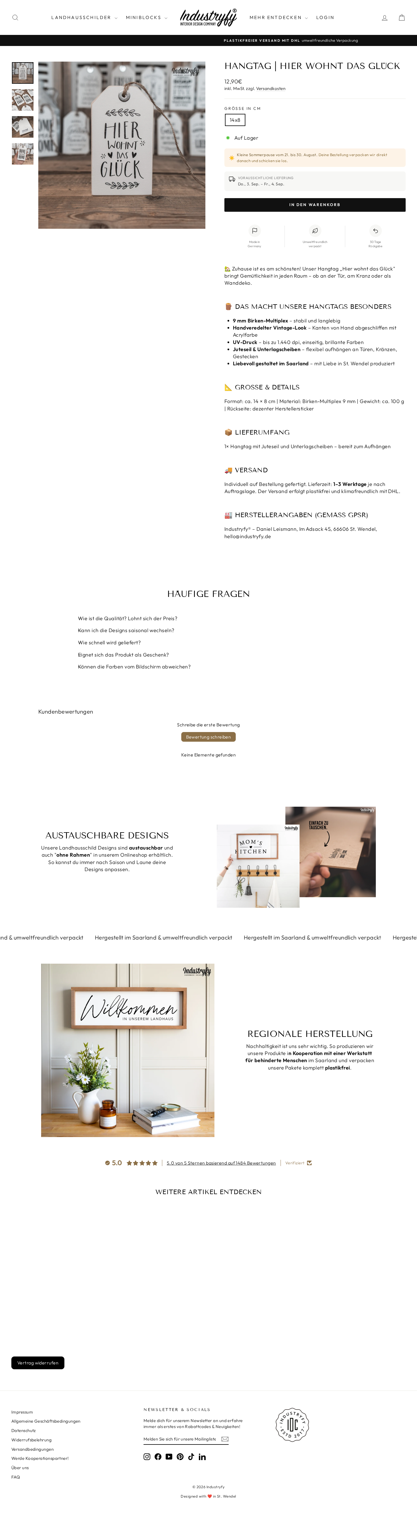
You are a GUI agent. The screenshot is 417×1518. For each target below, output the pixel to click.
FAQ (15, 1477)
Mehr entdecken (277, 17)
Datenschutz (23, 1430)
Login (325, 17)
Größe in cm (242, 108)
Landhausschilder (82, 17)
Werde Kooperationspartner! (40, 1458)
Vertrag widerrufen (37, 1363)
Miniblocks (144, 17)
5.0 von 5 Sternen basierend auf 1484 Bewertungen (221, 1163)
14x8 (235, 120)
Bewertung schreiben (208, 737)
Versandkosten (270, 88)
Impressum (22, 1412)
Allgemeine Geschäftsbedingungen (46, 1421)
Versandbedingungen (32, 1449)
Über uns (20, 1467)
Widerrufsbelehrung (31, 1439)
